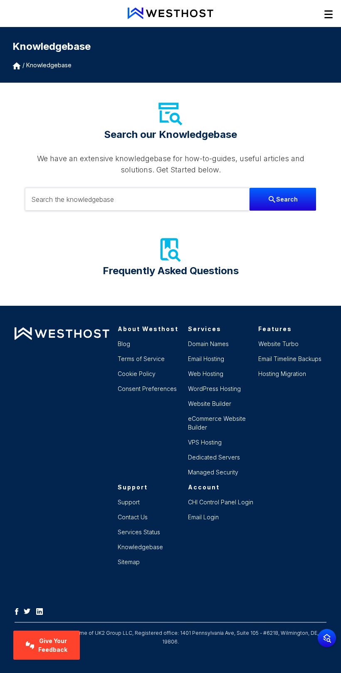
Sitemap (129, 561)
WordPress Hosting (214, 388)
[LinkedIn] (41, 611)
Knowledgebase (49, 65)
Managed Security (213, 472)
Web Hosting (205, 373)
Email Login (203, 517)
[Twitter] (29, 611)
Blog (124, 343)
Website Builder (209, 403)
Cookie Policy (137, 373)
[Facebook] (19, 611)
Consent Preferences (147, 388)
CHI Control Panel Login (220, 502)
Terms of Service (141, 358)
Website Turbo (278, 343)
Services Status (139, 531)
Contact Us (133, 517)
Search (287, 199)
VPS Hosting (205, 442)
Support (129, 502)
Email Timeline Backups (289, 358)
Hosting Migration (282, 373)
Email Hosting (206, 358)
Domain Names (208, 343)
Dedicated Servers (214, 457)
